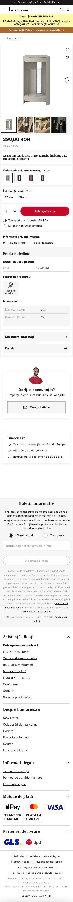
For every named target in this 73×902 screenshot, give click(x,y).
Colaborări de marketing (20, 724)
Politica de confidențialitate (22, 777)
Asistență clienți (18, 637)
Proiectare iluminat (16, 737)
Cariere (8, 731)
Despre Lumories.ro (21, 709)
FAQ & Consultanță (16, 652)
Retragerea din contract (20, 645)
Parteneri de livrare (21, 831)
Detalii (9, 348)
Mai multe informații (19, 337)
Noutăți (8, 744)
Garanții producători (17, 697)
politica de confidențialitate (36, 611)
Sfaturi (23, 750)
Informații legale (19, 763)
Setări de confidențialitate (26, 856)
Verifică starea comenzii (20, 658)
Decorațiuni (14, 38)
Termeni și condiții (16, 771)
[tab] (36, 667)
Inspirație (9, 750)
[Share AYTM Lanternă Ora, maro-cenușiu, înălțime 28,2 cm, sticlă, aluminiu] (67, 57)
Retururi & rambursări (18, 665)
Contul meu (11, 684)
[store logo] (21, 9)
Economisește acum (43, 24)
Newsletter (10, 718)
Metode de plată (14, 671)
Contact (8, 691)
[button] (9, 125)
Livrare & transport (16, 678)
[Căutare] (62, 9)
